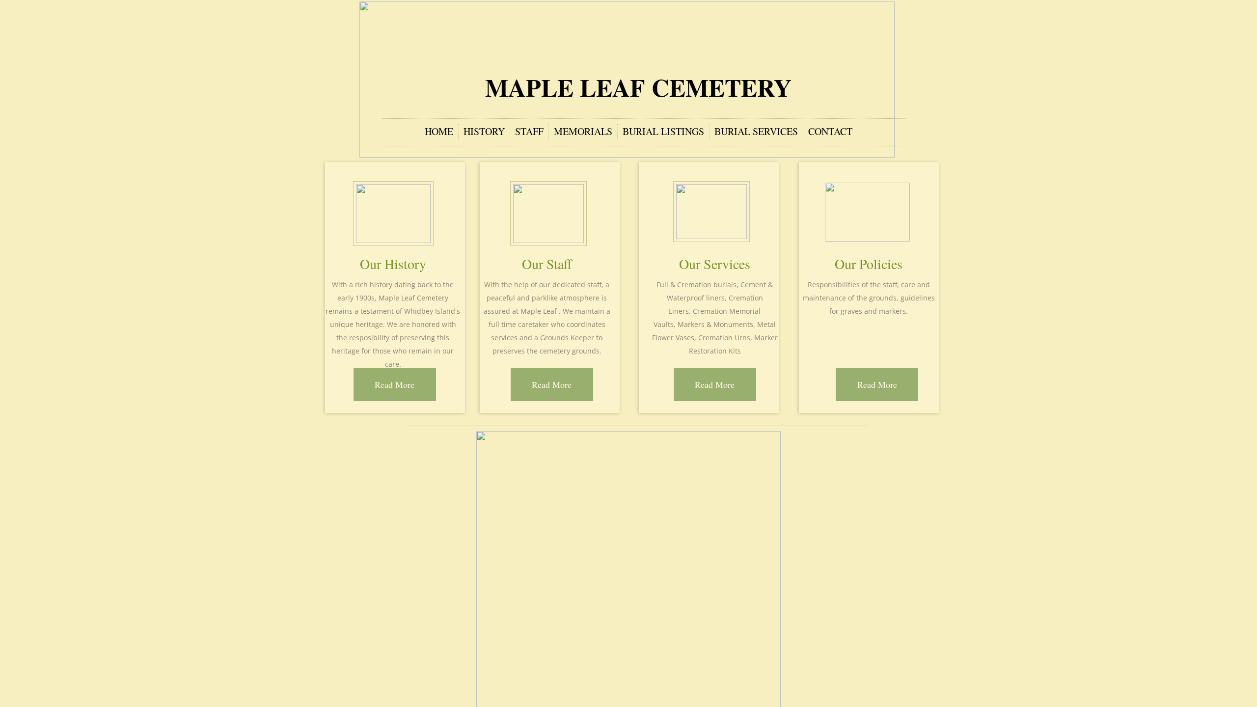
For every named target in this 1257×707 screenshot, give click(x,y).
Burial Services (756, 131)
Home (439, 131)
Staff (529, 131)
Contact (830, 131)
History (484, 131)
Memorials (583, 131)
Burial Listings (663, 131)
